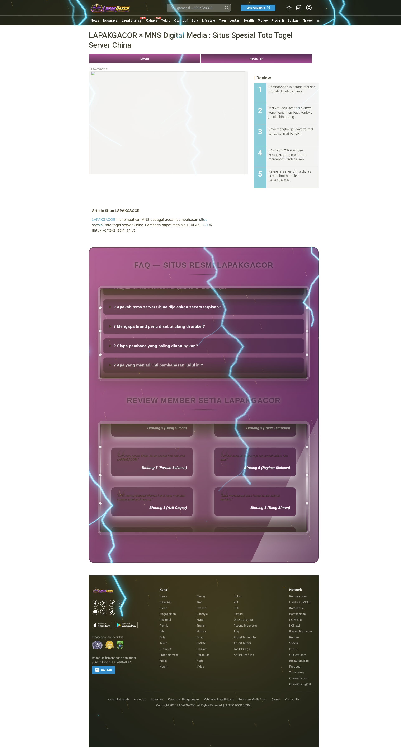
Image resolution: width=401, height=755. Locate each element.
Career (276, 699)
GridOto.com (297, 654)
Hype (200, 619)
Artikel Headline (244, 654)
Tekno (165, 20)
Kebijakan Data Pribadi (218, 699)
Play (236, 631)
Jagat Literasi (131, 20)
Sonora (294, 643)
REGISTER (256, 58)
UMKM (201, 643)
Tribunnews (296, 672)
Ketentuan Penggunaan (183, 699)
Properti (278, 20)
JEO (236, 608)
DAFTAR (106, 670)
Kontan (294, 637)
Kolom (238, 596)
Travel (308, 20)
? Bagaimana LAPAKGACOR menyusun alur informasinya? (170, 317)
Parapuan (203, 654)
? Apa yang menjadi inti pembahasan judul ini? (158, 298)
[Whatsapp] (103, 611)
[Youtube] (95, 611)
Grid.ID (293, 649)
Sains (163, 660)
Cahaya (151, 20)
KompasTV (296, 608)
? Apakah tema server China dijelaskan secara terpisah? (167, 336)
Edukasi (293, 20)
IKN (162, 631)
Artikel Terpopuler (245, 637)
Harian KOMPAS (299, 602)
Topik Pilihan (242, 649)
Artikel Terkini (242, 643)
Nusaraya (110, 20)
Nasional (165, 602)
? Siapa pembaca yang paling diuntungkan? (155, 375)
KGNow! (294, 625)
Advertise (157, 699)
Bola (195, 20)
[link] (299, 7)
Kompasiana (297, 614)
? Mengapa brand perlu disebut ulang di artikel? (159, 356)
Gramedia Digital (300, 684)
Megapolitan (168, 614)
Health (249, 20)
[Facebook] (95, 603)
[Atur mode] (289, 7)
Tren (222, 20)
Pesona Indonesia (245, 625)
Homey (201, 631)
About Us (140, 699)
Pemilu (164, 625)
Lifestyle (208, 20)
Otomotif (181, 20)
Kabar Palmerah (118, 699)
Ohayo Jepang (243, 619)
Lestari (235, 22)
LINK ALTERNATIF (256, 7)
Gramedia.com (298, 678)
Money (263, 20)
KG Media (295, 619)
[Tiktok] (112, 611)
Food (200, 637)
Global (164, 608)
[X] (103, 603)
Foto (200, 660)
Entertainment (169, 654)
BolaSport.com (299, 660)
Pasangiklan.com (300, 631)
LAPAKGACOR (98, 69)
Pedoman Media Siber (252, 699)
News (95, 20)
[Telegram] (112, 603)
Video (200, 666)
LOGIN (144, 58)
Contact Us (292, 699)
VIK (236, 602)
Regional (165, 619)
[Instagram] (120, 603)
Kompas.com (298, 596)
